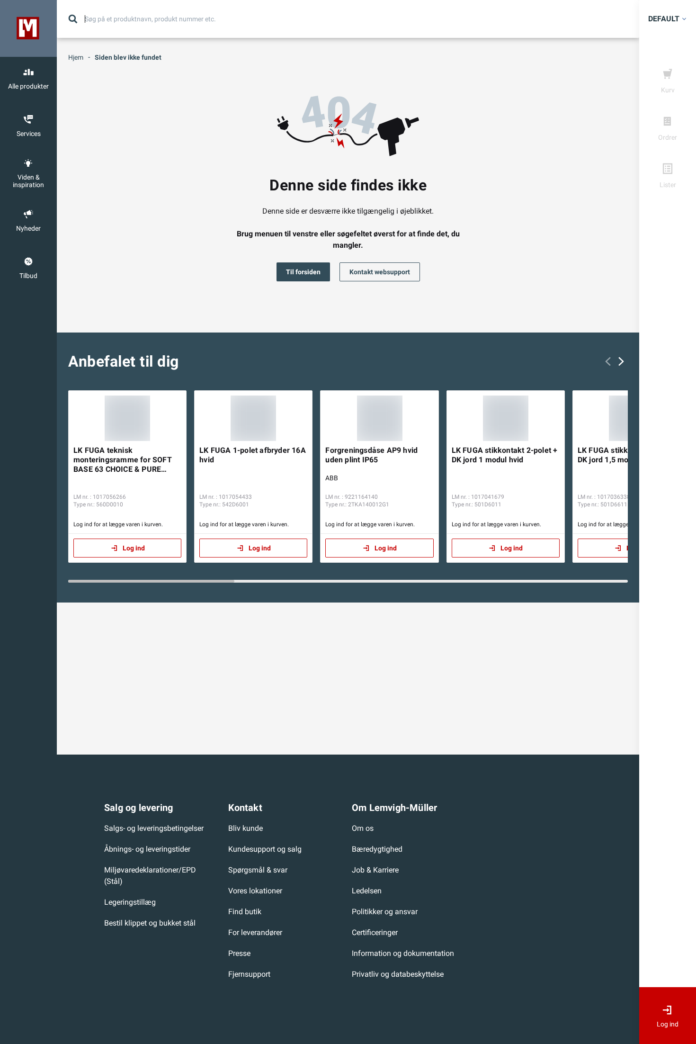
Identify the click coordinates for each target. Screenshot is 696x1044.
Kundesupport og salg (265, 849)
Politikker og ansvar (385, 911)
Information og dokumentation (403, 953)
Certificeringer (375, 932)
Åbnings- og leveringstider (147, 849)
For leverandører (255, 932)
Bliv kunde (245, 828)
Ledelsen (367, 890)
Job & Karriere (375, 869)
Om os (363, 828)
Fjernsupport (249, 974)
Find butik (244, 911)
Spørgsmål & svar (257, 869)
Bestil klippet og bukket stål (150, 922)
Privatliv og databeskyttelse (398, 974)
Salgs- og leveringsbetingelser (154, 828)
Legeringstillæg (130, 902)
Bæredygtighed (377, 849)
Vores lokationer (255, 890)
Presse (239, 953)
